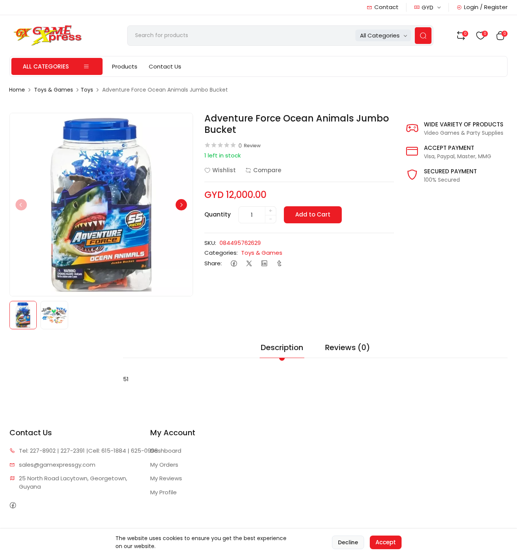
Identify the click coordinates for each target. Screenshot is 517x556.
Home (17, 89)
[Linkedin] (264, 263)
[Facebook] (234, 263)
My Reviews (166, 478)
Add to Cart (312, 214)
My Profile (163, 492)
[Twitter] (249, 263)
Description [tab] (282, 347)
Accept (385, 542)
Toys (87, 89)
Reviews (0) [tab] (347, 347)
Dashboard (165, 451)
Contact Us (165, 66)
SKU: (210, 243)
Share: (213, 263)
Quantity (217, 214)
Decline (348, 542)
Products (124, 66)
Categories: (221, 253)
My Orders (164, 465)
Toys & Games (53, 89)
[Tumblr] (279, 263)
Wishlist (224, 170)
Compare (267, 170)
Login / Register (486, 7)
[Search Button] (423, 35)
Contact (386, 7)
